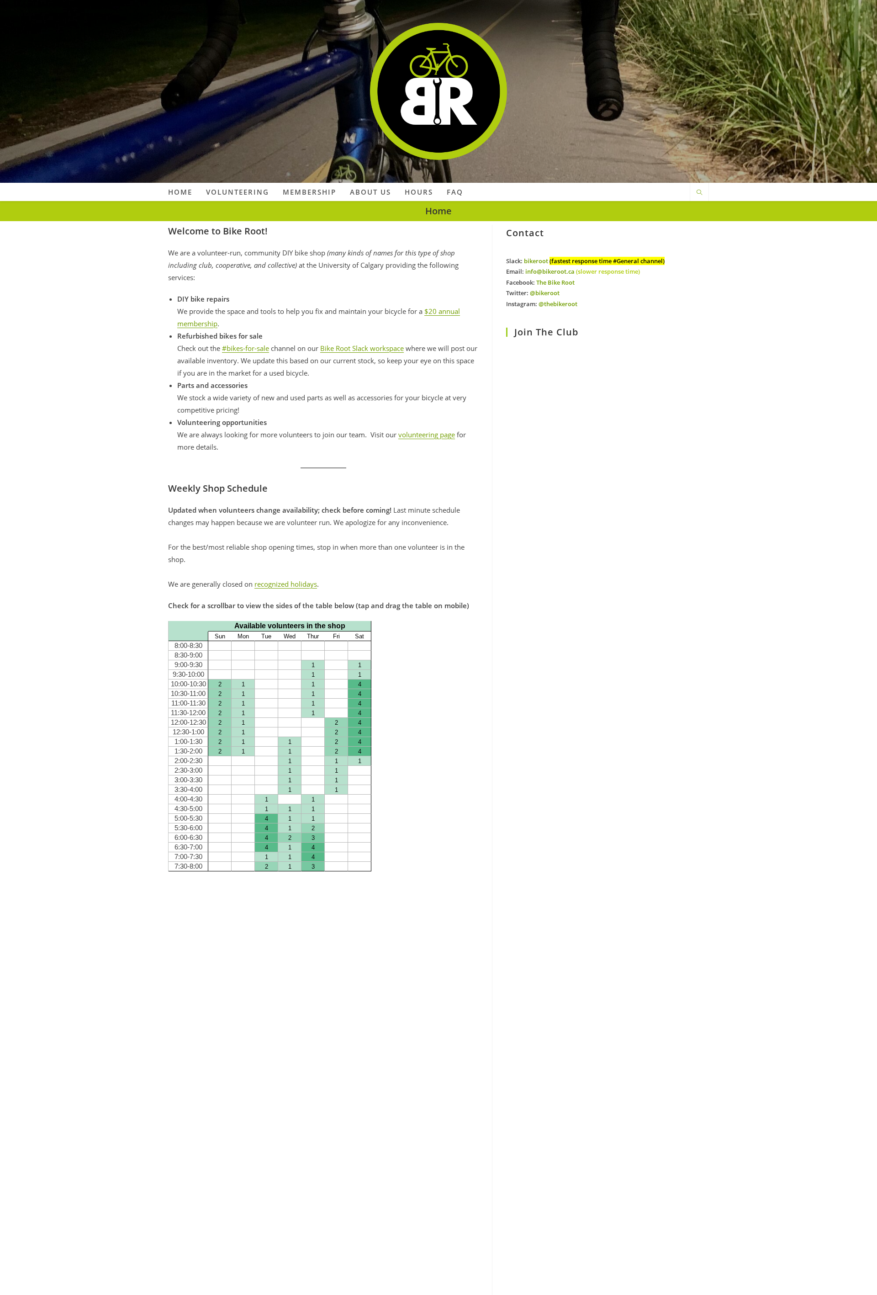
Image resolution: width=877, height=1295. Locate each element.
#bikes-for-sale (245, 348)
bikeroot (536, 261)
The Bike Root (555, 282)
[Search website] (699, 193)
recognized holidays (285, 584)
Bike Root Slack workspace (362, 348)
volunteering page (426, 434)
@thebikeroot (558, 304)
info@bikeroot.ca (550, 271)
